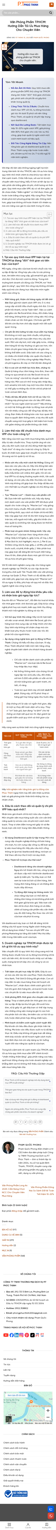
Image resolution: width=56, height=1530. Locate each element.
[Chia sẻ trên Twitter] (25, 1122)
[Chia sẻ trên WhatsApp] (15, 1122)
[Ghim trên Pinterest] (35, 1122)
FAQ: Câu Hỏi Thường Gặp (18, 250)
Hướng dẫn (7, 1245)
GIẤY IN (5, 1240)
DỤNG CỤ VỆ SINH (10, 1235)
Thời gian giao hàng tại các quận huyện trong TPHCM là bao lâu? (28, 1091)
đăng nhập (17, 1211)
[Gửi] (50, 12)
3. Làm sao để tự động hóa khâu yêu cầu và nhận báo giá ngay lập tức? (27, 232)
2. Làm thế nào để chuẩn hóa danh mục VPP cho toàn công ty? (27, 226)
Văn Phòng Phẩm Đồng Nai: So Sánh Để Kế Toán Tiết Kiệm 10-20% (41, 1190)
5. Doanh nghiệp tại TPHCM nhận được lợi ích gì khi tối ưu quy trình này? (28, 245)
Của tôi (28, 1528)
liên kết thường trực (27, 1134)
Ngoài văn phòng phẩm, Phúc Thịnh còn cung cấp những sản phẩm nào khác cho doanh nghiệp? (25, 1110)
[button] (3, 4)
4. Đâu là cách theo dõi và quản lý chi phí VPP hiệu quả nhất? (27, 239)
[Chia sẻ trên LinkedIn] (40, 1122)
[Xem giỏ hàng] (51, 5)
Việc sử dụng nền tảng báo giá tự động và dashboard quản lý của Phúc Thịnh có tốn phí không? (27, 1101)
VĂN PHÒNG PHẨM (36, 1132)
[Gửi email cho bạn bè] (30, 1122)
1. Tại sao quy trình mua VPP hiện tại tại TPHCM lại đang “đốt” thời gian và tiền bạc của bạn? (27, 220)
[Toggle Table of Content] (48, 214)
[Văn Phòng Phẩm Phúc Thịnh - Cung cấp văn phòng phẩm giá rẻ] (28, 5)
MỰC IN (5, 1250)
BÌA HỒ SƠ (7, 1230)
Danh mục (9, 1528)
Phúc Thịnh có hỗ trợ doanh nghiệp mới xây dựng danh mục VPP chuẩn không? (27, 1081)
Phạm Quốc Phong (41, 37)
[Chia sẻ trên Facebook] (20, 1122)
